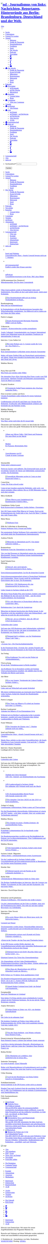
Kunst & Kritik (15, 72)
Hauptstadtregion (16, 44)
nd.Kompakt (14, 88)
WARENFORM (7, 1241)
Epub (12, 1153)
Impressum (9, 1181)
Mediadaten (9, 1177)
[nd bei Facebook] (10, 62)
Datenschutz (9, 1183)
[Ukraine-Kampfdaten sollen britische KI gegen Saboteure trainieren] (24, 390)
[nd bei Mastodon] (10, 56)
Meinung (13, 40)
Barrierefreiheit (10, 1185)
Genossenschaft (10, 156)
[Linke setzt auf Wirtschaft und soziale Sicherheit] (24, 682)
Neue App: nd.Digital (13, 1155)
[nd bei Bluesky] (11, 58)
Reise (12, 82)
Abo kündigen (10, 1151)
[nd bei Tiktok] (10, 64)
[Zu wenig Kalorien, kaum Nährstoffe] (24, 1058)
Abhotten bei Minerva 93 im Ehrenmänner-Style (18, 711)
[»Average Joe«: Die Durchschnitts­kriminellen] (24, 638)
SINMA (23, 1241)
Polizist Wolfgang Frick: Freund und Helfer (16, 528)
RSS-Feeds (9, 1202)
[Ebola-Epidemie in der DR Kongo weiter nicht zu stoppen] (24, 1079)
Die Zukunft (9, 1200)
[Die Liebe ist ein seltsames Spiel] (24, 1011)
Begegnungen (15, 76)
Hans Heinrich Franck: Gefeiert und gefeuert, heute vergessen (22, 1040)
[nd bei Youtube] (11, 66)
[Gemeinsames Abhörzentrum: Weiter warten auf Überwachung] (24, 802)
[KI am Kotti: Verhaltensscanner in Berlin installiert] (24, 659)
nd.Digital (13, 112)
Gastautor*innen (11, 1165)
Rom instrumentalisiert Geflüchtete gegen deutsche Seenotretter (23, 352)
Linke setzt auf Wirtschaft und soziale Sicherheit (18, 688)
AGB (7, 1187)
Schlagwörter (10, 1192)
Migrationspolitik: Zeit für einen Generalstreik (17, 282)
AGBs (12, 120)
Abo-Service (14, 118)
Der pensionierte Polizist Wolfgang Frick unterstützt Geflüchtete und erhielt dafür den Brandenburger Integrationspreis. (23, 533)
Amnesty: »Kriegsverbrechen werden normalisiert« (19, 328)
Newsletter (13, 54)
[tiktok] (10, 150)
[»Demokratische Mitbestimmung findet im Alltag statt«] (24, 873)
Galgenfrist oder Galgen (9, 759)
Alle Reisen (14, 108)
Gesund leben (15, 96)
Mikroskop (14, 74)
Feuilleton (13, 46)
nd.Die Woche (15, 90)
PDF (7, 1153)
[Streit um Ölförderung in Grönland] (24, 988)
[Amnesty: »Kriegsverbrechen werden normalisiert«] (24, 323)
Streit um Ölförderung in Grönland (13, 994)
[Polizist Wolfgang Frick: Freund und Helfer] (11, 523)
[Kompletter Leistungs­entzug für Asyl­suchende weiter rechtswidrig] (24, 825)
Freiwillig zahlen (11, 1159)
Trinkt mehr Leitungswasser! (11, 465)
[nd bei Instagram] (10, 60)
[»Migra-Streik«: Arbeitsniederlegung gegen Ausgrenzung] (24, 850)
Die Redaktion (10, 1163)
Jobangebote (9, 1173)
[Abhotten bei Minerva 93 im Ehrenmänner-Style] (24, 705)
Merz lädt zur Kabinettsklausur (12, 305)
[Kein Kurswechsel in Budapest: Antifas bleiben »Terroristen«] (24, 502)
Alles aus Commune (17, 102)
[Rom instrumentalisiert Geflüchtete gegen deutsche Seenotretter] (24, 346)
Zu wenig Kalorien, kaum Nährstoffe (14, 1063)
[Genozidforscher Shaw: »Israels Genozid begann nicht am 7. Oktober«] (24, 728)
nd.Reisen (8, 1196)
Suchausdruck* (10, 164)
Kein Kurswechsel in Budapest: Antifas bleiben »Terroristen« (22, 507)
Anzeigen (8, 1175)
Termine (8, 104)
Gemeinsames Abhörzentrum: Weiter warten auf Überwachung (23, 807)
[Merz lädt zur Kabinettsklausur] (24, 300)
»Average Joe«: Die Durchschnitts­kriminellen (17, 644)
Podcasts (13, 52)
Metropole (13, 78)
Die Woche (14, 50)
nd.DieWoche (15, 116)
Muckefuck (14, 92)
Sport (12, 48)
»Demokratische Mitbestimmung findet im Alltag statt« (20, 879)
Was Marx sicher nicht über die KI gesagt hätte (17, 421)
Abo (2, 26)
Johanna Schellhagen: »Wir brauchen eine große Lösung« (21, 900)
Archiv (7, 1190)
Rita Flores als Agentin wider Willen (13, 373)
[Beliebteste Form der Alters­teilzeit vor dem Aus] (24, 544)
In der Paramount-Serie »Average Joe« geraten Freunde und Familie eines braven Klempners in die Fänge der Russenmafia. (23, 649)
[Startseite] (24, 12)
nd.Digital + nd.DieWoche (19, 114)
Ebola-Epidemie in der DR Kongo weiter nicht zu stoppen (21, 1085)
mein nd (8, 160)
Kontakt (8, 1171)
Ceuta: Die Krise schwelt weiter (12, 484)
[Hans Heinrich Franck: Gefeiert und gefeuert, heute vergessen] (24, 1035)
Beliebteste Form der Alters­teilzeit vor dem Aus (17, 549)
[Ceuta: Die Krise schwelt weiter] (24, 478)
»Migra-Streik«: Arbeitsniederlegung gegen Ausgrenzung (21, 856)
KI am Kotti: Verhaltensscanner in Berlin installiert (18, 665)
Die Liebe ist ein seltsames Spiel (12, 1017)
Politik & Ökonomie (17, 42)
